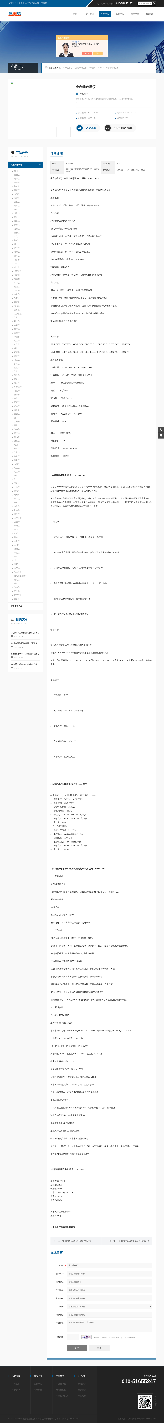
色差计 (17, 298)
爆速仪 (17, 560)
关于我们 (90, 14)
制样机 (17, 329)
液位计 (17, 448)
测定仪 (92, 68)
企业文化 (16, 1390)
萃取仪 (17, 460)
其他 (16, 537)
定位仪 (17, 248)
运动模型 (18, 313)
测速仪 (17, 190)
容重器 (17, 344)
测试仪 (17, 583)
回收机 (17, 244)
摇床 (16, 564)
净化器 (17, 506)
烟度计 (17, 391)
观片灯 (17, 418)
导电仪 (17, 371)
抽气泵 (17, 194)
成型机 (17, 229)
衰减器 (17, 352)
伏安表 (17, 421)
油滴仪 (17, 232)
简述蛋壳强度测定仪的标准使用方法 (25, 664)
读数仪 (17, 541)
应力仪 (17, 256)
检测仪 (17, 549)
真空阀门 (18, 340)
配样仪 (17, 178)
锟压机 (17, 433)
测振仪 (17, 599)
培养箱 (17, 275)
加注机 (17, 252)
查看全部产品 (16, 606)
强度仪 (17, 514)
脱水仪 (17, 491)
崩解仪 (17, 198)
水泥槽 (17, 279)
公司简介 (16, 1384)
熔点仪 (17, 236)
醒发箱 (17, 225)
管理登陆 (141, 1419)
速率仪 (17, 205)
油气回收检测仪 (20, 576)
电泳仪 (17, 263)
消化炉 (17, 213)
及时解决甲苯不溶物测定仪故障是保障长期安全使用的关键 (25, 654)
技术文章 (135, 14)
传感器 (17, 587)
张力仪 (17, 475)
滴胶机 (17, 414)
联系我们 (150, 14)
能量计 (17, 379)
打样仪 (17, 283)
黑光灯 (17, 437)
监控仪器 (18, 595)
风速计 (17, 479)
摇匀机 (17, 348)
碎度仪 (17, 556)
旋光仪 (17, 406)
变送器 (17, 591)
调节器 (17, 302)
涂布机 (17, 568)
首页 (75, 14)
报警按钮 (18, 271)
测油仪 (17, 175)
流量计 (17, 522)
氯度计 (17, 533)
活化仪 (17, 306)
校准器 (17, 394)
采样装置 (18, 518)
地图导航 (82, 1396)
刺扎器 (17, 321)
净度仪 (17, 209)
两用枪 (17, 495)
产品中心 (105, 14)
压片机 (17, 499)
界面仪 (17, 325)
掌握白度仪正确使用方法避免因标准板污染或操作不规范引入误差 (25, 643)
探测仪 (17, 525)
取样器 (17, 510)
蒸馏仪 (17, 286)
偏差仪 (17, 441)
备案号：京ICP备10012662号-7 (67, 1419)
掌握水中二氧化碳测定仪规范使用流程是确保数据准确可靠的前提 (25, 633)
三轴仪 (17, 545)
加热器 (17, 429)
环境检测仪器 (62, 1396)
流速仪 (17, 202)
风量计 (17, 317)
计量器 (17, 337)
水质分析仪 (61, 1390)
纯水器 (17, 259)
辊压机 (17, 360)
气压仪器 (18, 572)
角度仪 (17, 552)
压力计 (17, 483)
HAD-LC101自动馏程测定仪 (78, 1241)
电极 (16, 445)
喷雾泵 (17, 310)
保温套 (17, 182)
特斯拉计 (18, 387)
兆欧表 (17, 186)
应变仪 (17, 402)
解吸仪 (17, 398)
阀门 (16, 171)
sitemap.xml (151, 1419)
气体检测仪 (61, 1384)
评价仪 (17, 529)
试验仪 (17, 383)
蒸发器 (17, 375)
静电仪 (17, 456)
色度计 (17, 240)
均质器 (17, 294)
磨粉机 (17, 217)
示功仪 (17, 464)
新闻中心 (120, 14)
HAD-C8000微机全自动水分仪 (135, 1241)
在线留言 (82, 1384)
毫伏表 (17, 267)
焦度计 (17, 333)
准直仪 (17, 468)
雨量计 (17, 502)
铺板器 (17, 410)
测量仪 (17, 425)
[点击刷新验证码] (86, 1337)
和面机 (17, 221)
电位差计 (18, 290)
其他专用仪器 (81, 68)
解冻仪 (17, 364)
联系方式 (82, 1390)
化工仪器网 (131, 1419)
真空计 (17, 472)
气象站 (17, 452)
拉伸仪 (17, 487)
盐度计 (17, 367)
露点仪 (17, 356)
